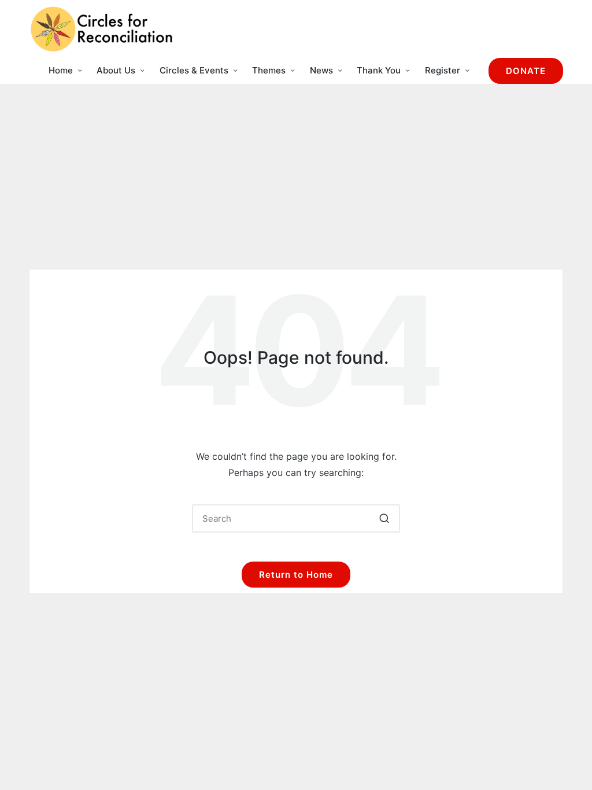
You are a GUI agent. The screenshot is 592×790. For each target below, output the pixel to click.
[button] (526, 71)
